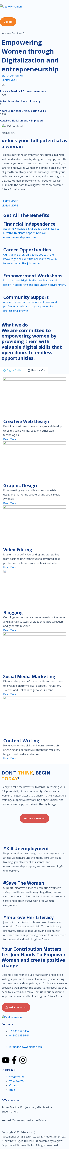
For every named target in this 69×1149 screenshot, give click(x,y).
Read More (9, 439)
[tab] (12, 370)
